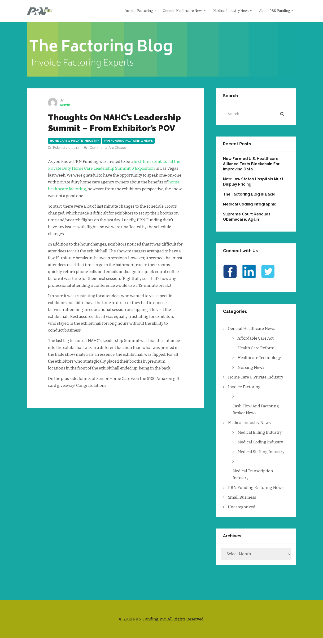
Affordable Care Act (255, 338)
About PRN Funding (275, 11)
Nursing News (250, 367)
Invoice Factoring (139, 11)
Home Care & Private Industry (74, 140)
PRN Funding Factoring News (128, 140)
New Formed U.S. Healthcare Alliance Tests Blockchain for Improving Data (251, 163)
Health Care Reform (256, 348)
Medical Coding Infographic (249, 204)
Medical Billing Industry (259, 432)
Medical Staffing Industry (260, 451)
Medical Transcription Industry (252, 474)
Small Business (242, 497)
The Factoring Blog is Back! (249, 194)
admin (65, 105)
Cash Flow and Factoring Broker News (255, 409)
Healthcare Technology (259, 357)
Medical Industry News (231, 11)
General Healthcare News (183, 11)
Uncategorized (241, 507)
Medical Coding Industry (260, 442)
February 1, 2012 (66, 148)
